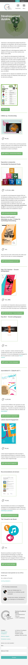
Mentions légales (5, 636)
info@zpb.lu (4, 633)
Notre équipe (4, 632)
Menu (24, 8)
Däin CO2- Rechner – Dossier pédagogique (13, 313)
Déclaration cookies (5, 639)
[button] (23, 1)
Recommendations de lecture (10, 515)
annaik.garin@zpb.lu (5, 581)
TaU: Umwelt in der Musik (9, 564)
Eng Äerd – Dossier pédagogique (11, 362)
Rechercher (18, 8)
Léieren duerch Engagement (10, 463)
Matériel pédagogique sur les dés (11, 261)
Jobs (17, 1)
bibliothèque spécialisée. (7, 510)
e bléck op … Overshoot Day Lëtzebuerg (12, 153)
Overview (6, 109)
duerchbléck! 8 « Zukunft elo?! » (11, 416)
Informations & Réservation (10, 213)
